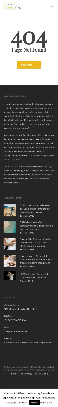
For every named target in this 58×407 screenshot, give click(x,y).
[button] (52, 5)
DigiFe (45, 373)
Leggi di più (46, 402)
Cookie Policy (25, 373)
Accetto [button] (34, 402)
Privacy (13, 373)
